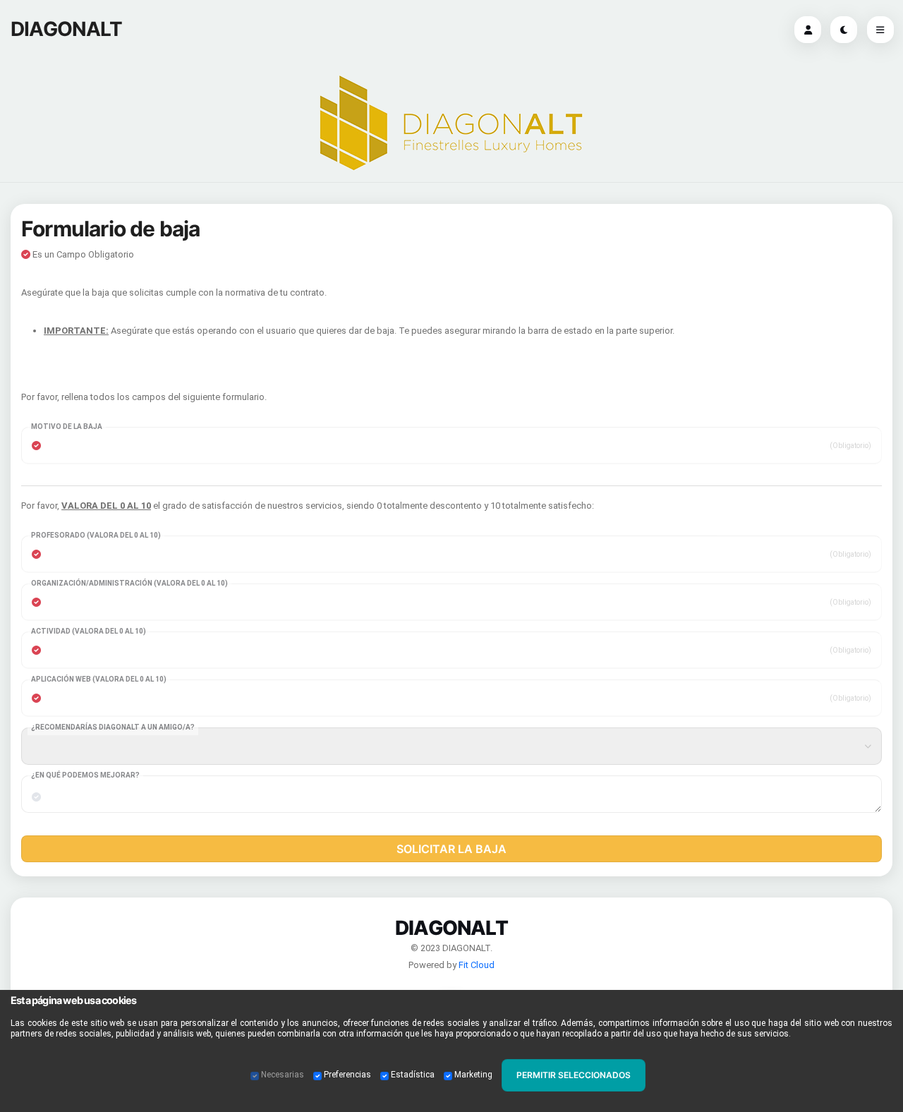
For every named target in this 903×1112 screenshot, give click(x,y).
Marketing (473, 1075)
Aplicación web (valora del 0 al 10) (98, 679)
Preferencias (347, 1075)
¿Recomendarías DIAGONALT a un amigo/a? (113, 727)
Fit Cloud (477, 965)
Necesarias (282, 1075)
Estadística (413, 1075)
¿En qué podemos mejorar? (85, 775)
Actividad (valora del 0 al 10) (88, 631)
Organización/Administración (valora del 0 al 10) (129, 583)
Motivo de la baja (66, 426)
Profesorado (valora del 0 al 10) (96, 535)
